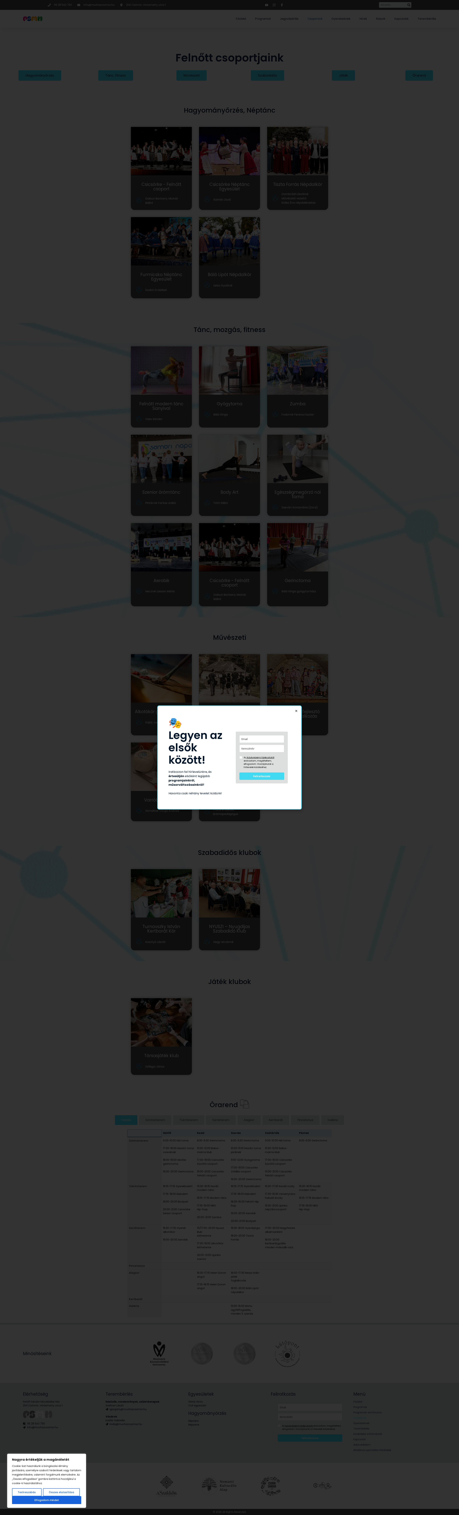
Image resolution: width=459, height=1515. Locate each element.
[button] (296, 711)
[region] (46, 1481)
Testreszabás (27, 1492)
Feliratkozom (261, 776)
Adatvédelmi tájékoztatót (260, 757)
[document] (229, 757)
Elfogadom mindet (46, 1500)
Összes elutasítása (61, 1492)
